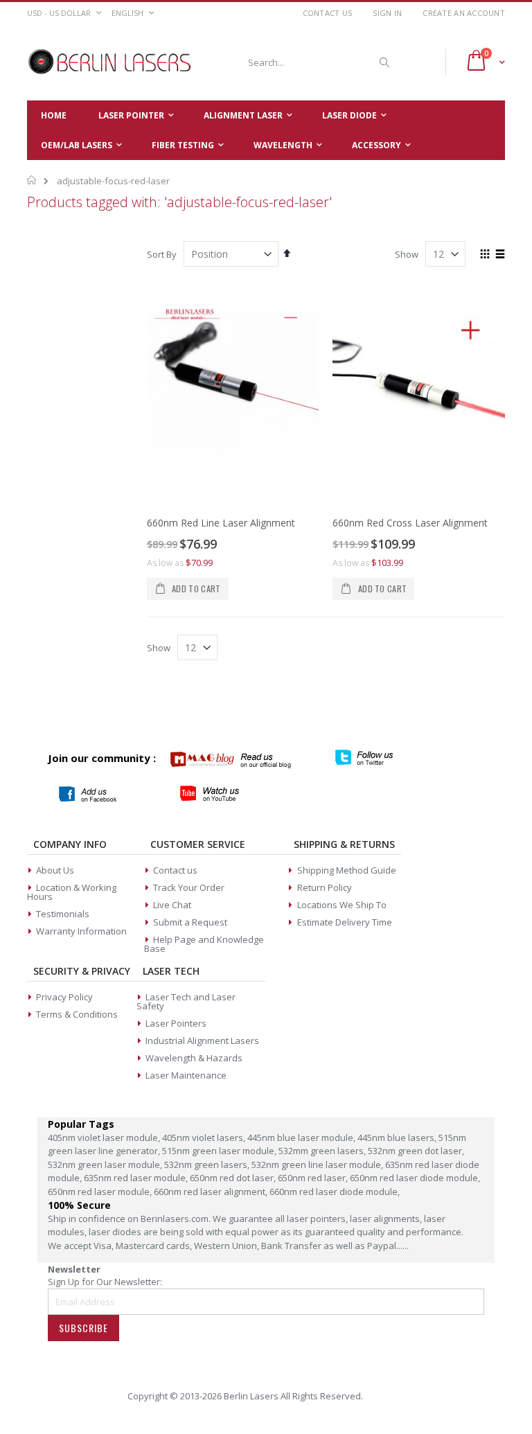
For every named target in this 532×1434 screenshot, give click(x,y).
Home (32, 180)
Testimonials (62, 914)
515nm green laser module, (220, 1150)
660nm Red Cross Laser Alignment (410, 522)
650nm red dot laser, (234, 1177)
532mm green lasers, (323, 1150)
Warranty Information (81, 931)
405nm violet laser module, (105, 1137)
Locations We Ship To (342, 905)
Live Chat (172, 905)
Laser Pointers (175, 1023)
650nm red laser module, (101, 1191)
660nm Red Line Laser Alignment (221, 522)
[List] (500, 255)
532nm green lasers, (207, 1164)
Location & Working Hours (71, 892)
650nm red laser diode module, (415, 1177)
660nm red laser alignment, (211, 1191)
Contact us (175, 870)
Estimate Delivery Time (344, 922)
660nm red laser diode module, (334, 1191)
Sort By (162, 254)
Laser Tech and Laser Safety (186, 1001)
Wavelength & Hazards (193, 1058)
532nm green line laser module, (318, 1164)
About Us (55, 870)
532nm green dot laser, (416, 1150)
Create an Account (464, 13)
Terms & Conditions (77, 1014)
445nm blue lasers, (397, 1137)
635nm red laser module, (137, 1177)
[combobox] (316, 62)
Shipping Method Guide (346, 870)
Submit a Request (190, 922)
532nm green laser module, (106, 1164)
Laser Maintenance (186, 1075)
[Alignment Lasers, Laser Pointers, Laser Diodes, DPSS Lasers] (110, 62)
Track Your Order (188, 887)
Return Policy (324, 887)
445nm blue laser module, (302, 1137)
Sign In (387, 13)
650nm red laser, (314, 1177)
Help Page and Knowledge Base (204, 944)
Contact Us (328, 13)
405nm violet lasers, (204, 1137)
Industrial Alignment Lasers (202, 1040)
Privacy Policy (64, 997)
